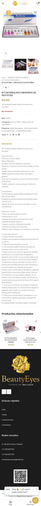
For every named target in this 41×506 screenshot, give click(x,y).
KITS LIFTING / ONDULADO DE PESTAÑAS (18, 82)
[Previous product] (3, 87)
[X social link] (10, 134)
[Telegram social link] (19, 134)
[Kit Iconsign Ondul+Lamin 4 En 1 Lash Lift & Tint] (30, 327)
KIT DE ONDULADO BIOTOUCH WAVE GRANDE (11, 340)
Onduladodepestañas (23, 131)
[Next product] (8, 87)
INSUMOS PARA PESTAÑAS (18, 77)
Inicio (4, 77)
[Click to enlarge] (6, 53)
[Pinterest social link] (13, 134)
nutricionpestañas (8, 131)
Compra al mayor (7, 420)
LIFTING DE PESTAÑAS (10, 80)
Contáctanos (6, 425)
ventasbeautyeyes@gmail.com (12, 459)
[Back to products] (5, 87)
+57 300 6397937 (8, 449)
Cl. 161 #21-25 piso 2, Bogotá (12, 444)
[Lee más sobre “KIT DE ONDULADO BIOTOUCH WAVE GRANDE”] (17, 321)
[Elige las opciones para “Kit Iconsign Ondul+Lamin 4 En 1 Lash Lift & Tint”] (36, 321)
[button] (4, 33)
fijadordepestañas (16, 128)
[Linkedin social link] (16, 134)
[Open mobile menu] (3, 3)
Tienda (4, 415)
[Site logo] (20, 3)
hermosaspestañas (31, 128)
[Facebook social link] (7, 134)
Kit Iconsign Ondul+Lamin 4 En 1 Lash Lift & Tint (30, 340)
